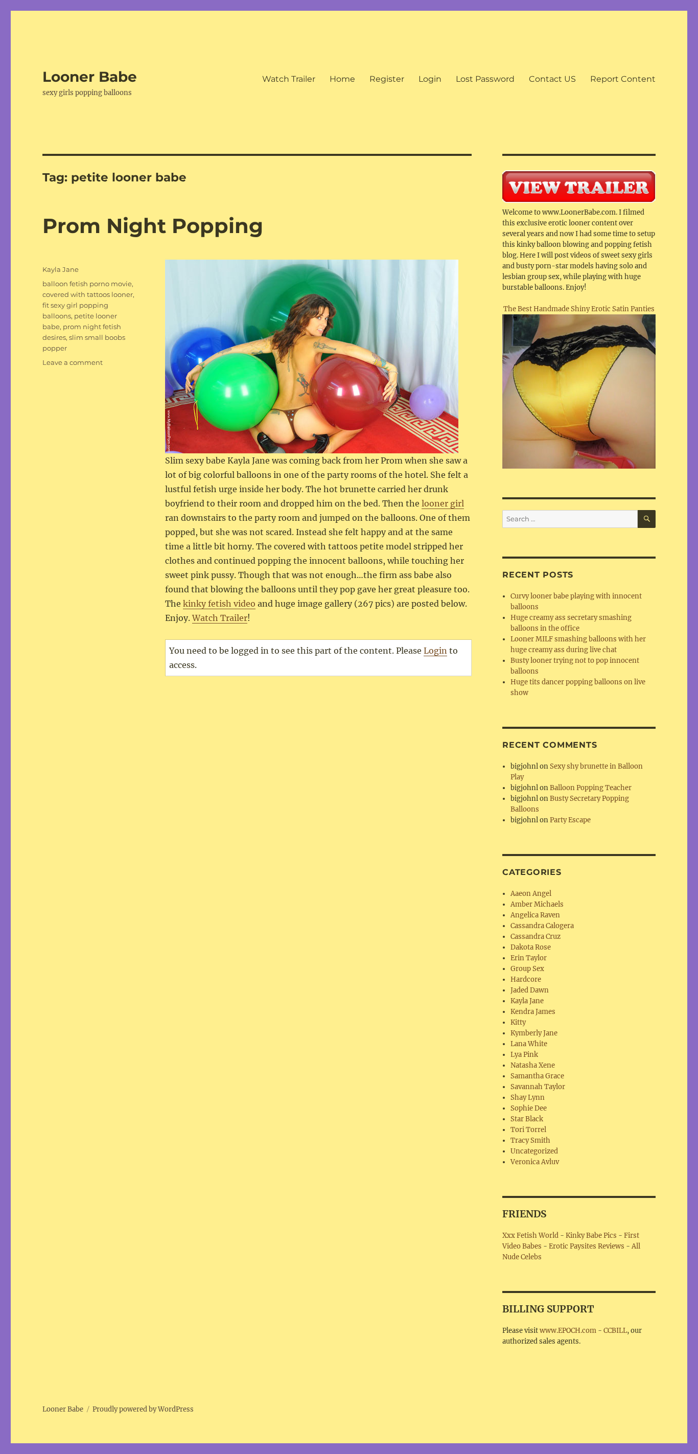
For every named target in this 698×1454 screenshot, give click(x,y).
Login (429, 79)
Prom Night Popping (152, 225)
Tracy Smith (530, 1140)
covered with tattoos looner (87, 294)
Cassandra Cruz (535, 936)
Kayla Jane (60, 269)
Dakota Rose (530, 947)
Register (386, 79)
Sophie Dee (528, 1108)
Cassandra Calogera (542, 925)
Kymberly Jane (533, 1033)
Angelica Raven (535, 915)
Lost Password (485, 79)
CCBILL (615, 1330)
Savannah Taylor (537, 1086)
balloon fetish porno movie (87, 284)
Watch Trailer (288, 79)
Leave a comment (72, 362)
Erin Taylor (528, 958)
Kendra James (532, 1011)
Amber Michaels (537, 904)
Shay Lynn (527, 1097)
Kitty (518, 1022)
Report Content (623, 79)
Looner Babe (89, 76)
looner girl (443, 503)
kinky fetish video (219, 603)
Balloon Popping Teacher (591, 787)
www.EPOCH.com (568, 1330)
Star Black (526, 1119)
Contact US (552, 79)
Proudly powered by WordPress (143, 1409)
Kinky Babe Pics (591, 1235)
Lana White (528, 1044)
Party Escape (570, 820)
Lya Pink (524, 1054)
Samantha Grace (537, 1076)
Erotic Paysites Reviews (586, 1246)
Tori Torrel (528, 1129)
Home (342, 79)
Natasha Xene (532, 1065)
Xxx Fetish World (530, 1235)
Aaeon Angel (530, 893)
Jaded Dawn (529, 990)
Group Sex (527, 968)
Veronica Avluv (534, 1162)
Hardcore (525, 979)
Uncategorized (534, 1151)
